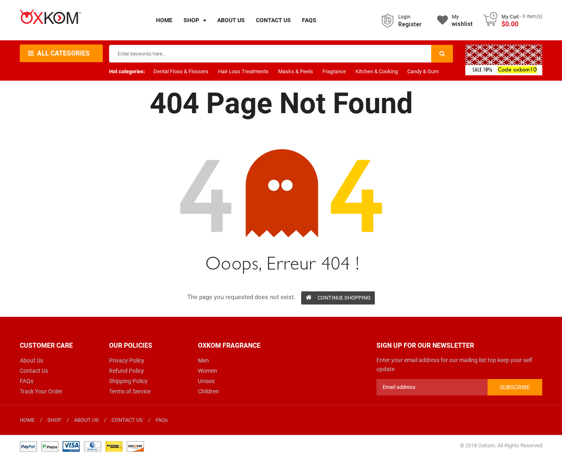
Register (410, 24)
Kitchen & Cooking (376, 71)
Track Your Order (41, 391)
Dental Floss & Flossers (181, 71)
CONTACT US (127, 420)
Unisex (206, 381)
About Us (31, 360)
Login (404, 17)
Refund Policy (126, 370)
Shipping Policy (128, 381)
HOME (27, 420)
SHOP (54, 420)
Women (207, 370)
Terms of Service (130, 391)
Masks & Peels (295, 71)
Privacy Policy (126, 360)
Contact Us (34, 370)
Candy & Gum (423, 71)
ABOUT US (86, 420)
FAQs (26, 381)
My (462, 20)
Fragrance (334, 71)
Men (203, 360)
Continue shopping (344, 298)
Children (208, 391)
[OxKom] (82, 446)
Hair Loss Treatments (243, 71)
